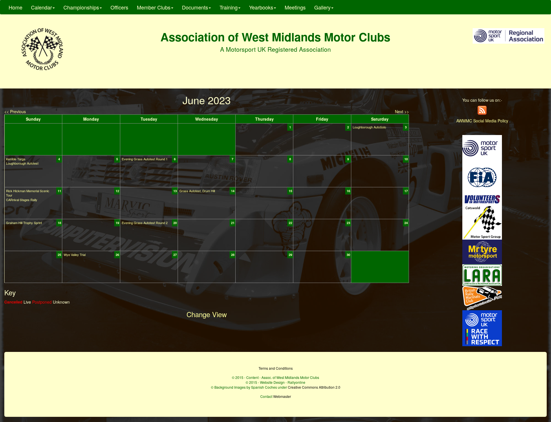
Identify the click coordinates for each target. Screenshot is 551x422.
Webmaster (282, 396)
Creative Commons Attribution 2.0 (314, 387)
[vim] (482, 199)
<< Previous (15, 111)
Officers (119, 7)
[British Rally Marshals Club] (482, 297)
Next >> (402, 111)
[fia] (482, 177)
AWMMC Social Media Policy (482, 121)
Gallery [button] (322, 7)
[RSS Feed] (482, 110)
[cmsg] (482, 222)
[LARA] (482, 274)
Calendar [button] (41, 7)
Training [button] (229, 7)
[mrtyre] (482, 251)
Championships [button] (81, 7)
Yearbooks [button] (261, 7)
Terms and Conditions (276, 368)
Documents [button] (195, 7)
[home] (42, 49)
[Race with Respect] (482, 327)
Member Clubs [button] (153, 7)
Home (15, 7)
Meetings (295, 7)
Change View (207, 314)
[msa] (482, 148)
